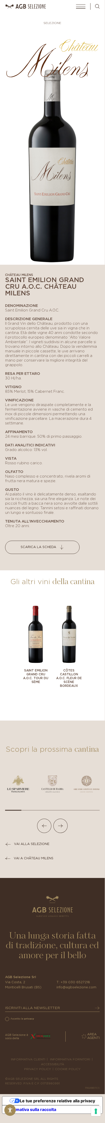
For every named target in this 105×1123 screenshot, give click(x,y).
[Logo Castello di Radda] (52, 783)
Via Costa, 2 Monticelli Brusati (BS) (23, 985)
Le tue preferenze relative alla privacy (57, 1100)
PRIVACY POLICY (37, 1069)
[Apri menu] (80, 6)
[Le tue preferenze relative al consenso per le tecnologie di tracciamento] (96, 1111)
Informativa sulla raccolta (31, 1109)
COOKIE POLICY (68, 1069)
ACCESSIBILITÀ (52, 1064)
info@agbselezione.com (76, 987)
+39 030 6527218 (75, 982)
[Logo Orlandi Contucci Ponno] (86, 783)
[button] (44, 826)
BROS (92, 1088)
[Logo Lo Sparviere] (18, 783)
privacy (29, 1018)
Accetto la (22, 1019)
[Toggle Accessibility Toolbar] (10, 1110)
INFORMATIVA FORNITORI (70, 1059)
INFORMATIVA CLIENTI (28, 1059)
